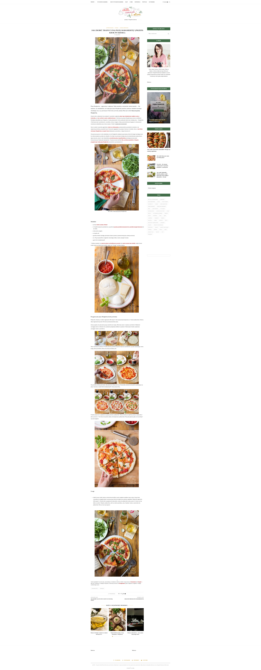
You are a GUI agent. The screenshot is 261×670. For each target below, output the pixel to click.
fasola (149, 213)
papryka (161, 220)
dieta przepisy (155, 208)
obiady (155, 220)
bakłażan (162, 199)
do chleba (162, 208)
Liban (165, 215)
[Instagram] (164, 2)
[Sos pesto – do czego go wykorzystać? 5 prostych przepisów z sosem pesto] (151, 166)
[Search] (169, 2)
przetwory (150, 227)
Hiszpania (155, 215)
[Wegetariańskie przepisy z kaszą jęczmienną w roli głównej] (117, 619)
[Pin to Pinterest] (123, 593)
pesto (166, 220)
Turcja (160, 229)
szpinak (155, 229)
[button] (92, 622)
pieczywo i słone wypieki (153, 222)
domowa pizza (95, 588)
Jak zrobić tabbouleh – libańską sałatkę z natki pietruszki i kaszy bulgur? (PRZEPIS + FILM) (163, 175)
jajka (160, 215)
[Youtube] (167, 2)
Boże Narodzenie (151, 201)
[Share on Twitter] (122, 594)
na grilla (150, 220)
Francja (166, 213)
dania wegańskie (151, 206)
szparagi (150, 229)
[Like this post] (119, 593)
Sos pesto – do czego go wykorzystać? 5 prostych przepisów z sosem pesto (162, 166)
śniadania (150, 234)
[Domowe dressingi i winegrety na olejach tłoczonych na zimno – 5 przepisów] (99, 619)
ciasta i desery (165, 201)
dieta (149, 208)
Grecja (149, 215)
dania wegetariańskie (161, 206)
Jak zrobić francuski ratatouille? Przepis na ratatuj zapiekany (158, 150)
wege (165, 229)
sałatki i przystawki (164, 227)
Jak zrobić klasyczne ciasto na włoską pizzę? (163, 156)
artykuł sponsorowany (153, 199)
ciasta (158, 201)
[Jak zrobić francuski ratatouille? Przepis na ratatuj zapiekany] (158, 140)
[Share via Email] (125, 593)
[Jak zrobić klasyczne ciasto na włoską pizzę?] (151, 158)
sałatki (156, 227)
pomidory (102, 588)
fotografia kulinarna (157, 213)
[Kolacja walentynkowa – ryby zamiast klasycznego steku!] (135, 619)
